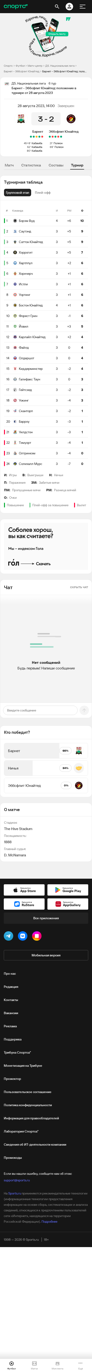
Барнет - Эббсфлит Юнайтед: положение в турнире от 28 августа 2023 (65, 71)
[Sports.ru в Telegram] (9, 937)
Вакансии (11, 1013)
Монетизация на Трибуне (23, 1065)
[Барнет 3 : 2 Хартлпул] (31, 137)
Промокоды (13, 1158)
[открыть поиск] (57, 6)
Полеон (58, 143)
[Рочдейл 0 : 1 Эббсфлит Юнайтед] (50, 137)
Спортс (8, 65)
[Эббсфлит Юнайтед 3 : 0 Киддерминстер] (61, 137)
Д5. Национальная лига (60, 65)
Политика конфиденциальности (28, 1105)
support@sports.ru (17, 1180)
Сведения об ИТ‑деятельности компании (35, 1144)
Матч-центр (35, 65)
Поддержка (12, 1039)
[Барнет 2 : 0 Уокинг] (39, 137)
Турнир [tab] (77, 165)
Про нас (10, 973)
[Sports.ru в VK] (23, 937)
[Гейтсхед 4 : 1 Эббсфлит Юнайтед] (58, 137)
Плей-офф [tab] (42, 192)
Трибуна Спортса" (17, 1052)
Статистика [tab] (31, 165)
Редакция (11, 987)
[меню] (82, 6)
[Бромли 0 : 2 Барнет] (34, 137)
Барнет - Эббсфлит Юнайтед (21, 71)
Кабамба (37, 143)
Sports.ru (14, 1193)
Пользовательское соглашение (27, 1092)
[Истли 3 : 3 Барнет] (37, 137)
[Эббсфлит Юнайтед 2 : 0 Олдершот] (55, 137)
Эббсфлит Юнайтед (64, 131)
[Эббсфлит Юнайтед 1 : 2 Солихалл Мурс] (53, 137)
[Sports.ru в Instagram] (37, 937)
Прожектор (12, 1079)
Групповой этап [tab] (17, 192)
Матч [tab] (9, 165)
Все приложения (46, 918)
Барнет (37, 131)
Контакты (11, 1000)
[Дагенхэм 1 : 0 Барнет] (42, 137)
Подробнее (49, 1221)
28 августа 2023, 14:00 (36, 105)
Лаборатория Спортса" (21, 1131)
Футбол (20, 65)
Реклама (10, 1026)
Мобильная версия (46, 955)
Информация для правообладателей (31, 1118)
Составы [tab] (56, 165)
